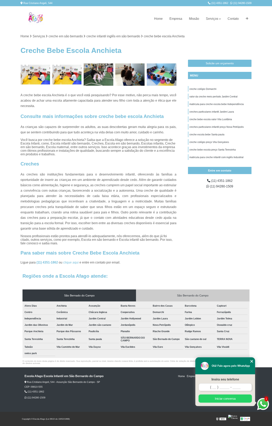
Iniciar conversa (225, 398)
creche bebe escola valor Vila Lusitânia (210, 119)
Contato (233, 18)
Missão (194, 18)
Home (158, 18)
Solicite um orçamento (220, 63)
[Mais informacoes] (247, 19)
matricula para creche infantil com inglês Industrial (216, 157)
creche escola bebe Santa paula (206, 134)
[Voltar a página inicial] (36, 19)
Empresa (175, 18)
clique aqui (71, 262)
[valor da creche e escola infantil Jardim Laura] (161, 74)
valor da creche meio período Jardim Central (213, 96)
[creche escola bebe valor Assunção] (98, 74)
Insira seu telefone (225, 379)
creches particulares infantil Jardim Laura (211, 111)
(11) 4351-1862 (219, 3)
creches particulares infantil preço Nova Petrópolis (216, 127)
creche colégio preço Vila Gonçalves (209, 142)
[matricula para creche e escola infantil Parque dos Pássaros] (35, 74)
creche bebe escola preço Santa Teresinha (212, 149)
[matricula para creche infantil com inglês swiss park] (67, 74)
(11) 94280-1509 (241, 3)
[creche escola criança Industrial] (130, 74)
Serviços (212, 18)
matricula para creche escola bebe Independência (216, 104)
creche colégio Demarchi (202, 89)
